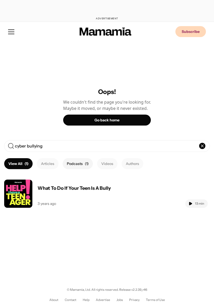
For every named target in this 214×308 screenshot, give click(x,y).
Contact (70, 300)
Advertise (103, 300)
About (53, 300)
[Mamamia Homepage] (105, 31)
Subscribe (191, 31)
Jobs (119, 300)
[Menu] (11, 31)
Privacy (134, 300)
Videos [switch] (107, 163)
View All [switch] (18, 163)
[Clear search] (202, 146)
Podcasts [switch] (78, 163)
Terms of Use (155, 300)
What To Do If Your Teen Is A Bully (74, 188)
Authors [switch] (132, 163)
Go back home (107, 120)
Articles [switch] (47, 163)
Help (86, 300)
